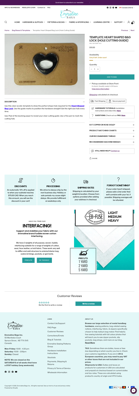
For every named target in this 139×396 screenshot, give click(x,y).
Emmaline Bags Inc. (23, 386)
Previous (124, 30)
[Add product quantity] (98, 69)
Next (132, 30)
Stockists (51, 357)
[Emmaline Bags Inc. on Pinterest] (113, 8)
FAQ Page (51, 327)
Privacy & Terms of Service (58, 368)
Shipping (93, 94)
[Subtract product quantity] (91, 69)
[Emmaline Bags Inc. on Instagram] (110, 8)
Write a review (88, 304)
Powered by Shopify (11, 388)
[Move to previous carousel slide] (127, 287)
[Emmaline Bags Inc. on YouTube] (116, 8)
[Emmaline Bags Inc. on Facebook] (108, 8)
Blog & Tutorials (54, 339)
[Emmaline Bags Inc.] (69, 13)
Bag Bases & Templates (21, 30)
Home (7, 30)
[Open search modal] (6, 22)
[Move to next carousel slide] (132, 287)
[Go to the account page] (129, 22)
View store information (100, 89)
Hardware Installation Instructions (56, 352)
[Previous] (49, 2)
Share (94, 158)
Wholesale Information (57, 372)
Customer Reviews (55, 331)
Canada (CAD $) (127, 8)
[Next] (89, 2)
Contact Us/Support (56, 323)
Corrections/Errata (55, 335)
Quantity (93, 64)
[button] (133, 390)
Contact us (115, 151)
